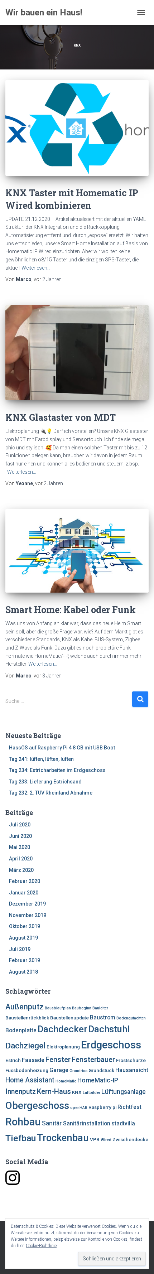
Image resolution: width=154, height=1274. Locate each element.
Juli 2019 (19, 949)
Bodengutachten (131, 1018)
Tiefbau (20, 1138)
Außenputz (24, 1006)
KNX (77, 1092)
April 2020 (21, 859)
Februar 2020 (24, 881)
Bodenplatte (21, 1030)
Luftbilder (91, 1092)
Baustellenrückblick (27, 1017)
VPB (95, 1139)
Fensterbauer (93, 1059)
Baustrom (102, 1017)
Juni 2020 (20, 836)
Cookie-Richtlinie (41, 1245)
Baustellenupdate (69, 1017)
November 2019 (27, 915)
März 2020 (21, 870)
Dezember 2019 (27, 904)
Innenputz (20, 1091)
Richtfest (129, 1107)
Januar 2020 (23, 893)
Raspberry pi (102, 1107)
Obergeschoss (37, 1105)
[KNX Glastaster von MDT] (77, 353)
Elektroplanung (63, 1046)
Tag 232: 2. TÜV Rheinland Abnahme (50, 793)
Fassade (33, 1060)
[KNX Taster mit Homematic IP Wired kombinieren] (77, 128)
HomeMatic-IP (97, 1080)
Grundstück (101, 1070)
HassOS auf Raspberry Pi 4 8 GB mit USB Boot (62, 748)
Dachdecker (62, 1029)
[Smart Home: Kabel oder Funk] (77, 551)
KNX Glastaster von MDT (60, 417)
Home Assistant (29, 1080)
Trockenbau (63, 1138)
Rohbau (23, 1122)
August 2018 (23, 972)
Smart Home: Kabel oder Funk (70, 610)
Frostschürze (131, 1060)
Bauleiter (100, 1008)
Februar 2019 (24, 960)
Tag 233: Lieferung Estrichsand (45, 782)
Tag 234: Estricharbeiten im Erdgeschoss (57, 770)
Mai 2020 (19, 847)
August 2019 (23, 938)
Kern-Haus (54, 1091)
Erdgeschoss (111, 1045)
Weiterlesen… (35, 268)
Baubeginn (81, 1008)
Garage (58, 1070)
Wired (106, 1140)
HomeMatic (66, 1081)
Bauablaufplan (58, 1008)
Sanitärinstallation (86, 1123)
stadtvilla (123, 1123)
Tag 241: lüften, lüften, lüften (41, 759)
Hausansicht (131, 1070)
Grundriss (78, 1070)
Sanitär (52, 1123)
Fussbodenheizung (26, 1070)
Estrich (13, 1060)
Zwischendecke (130, 1139)
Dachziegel (25, 1046)
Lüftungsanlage (123, 1091)
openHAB (78, 1107)
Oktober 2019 (24, 926)
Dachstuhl (109, 1029)
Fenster (58, 1059)
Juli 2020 (19, 824)
